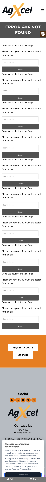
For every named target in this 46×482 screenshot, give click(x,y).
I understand (23, 475)
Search (20, 326)
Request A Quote (23, 347)
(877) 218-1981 (18, 439)
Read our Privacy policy (21, 469)
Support (23, 355)
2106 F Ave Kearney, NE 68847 (23, 431)
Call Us (13, 479)
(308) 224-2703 (34, 439)
